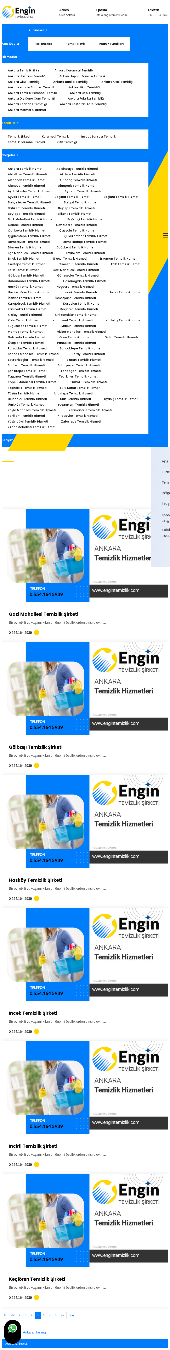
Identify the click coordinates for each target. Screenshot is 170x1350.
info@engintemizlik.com (111, 15)
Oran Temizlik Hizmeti (75, 337)
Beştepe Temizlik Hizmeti (76, 208)
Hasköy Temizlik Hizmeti (25, 287)
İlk (5, 1315)
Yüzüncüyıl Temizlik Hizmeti (28, 421)
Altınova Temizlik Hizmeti (26, 186)
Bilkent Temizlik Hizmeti (75, 214)
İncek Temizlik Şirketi (33, 1013)
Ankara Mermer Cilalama (27, 110)
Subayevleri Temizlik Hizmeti (79, 365)
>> (62, 1315)
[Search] (164, 1343)
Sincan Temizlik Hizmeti (84, 360)
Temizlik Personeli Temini (26, 142)
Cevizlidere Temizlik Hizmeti (76, 225)
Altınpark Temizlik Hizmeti (77, 186)
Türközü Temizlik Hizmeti (88, 382)
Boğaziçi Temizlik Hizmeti (85, 219)
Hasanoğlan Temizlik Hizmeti (84, 281)
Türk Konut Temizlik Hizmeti (80, 388)
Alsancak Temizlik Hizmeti (27, 180)
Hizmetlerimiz (75, 44)
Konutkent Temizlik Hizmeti (72, 320)
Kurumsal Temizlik (55, 136)
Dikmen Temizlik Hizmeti (25, 247)
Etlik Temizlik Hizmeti (126, 264)
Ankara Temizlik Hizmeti (25, 169)
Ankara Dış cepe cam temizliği (31, 98)
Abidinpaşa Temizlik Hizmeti (77, 169)
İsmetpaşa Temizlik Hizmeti (75, 298)
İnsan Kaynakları (111, 44)
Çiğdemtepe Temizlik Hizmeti (29, 236)
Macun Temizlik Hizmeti (78, 326)
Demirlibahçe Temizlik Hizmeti (85, 242)
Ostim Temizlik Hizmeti (121, 337)
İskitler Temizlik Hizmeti (25, 298)
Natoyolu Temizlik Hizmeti (27, 337)
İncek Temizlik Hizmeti (80, 292)
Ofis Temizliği (67, 142)
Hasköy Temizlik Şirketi (35, 880)
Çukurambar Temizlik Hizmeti (86, 236)
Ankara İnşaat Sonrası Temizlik (82, 76)
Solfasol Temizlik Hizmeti (26, 365)
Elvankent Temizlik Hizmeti (85, 253)
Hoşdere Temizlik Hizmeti (75, 287)
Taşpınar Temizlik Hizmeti (27, 376)
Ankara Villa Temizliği (84, 87)
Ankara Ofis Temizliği (85, 93)
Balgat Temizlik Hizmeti (81, 202)
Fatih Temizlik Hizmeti (23, 270)
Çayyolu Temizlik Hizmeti (77, 230)
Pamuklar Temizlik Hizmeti (76, 343)
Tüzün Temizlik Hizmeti (24, 393)
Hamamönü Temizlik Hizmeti (29, 281)
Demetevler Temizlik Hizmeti (29, 242)
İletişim (7, 440)
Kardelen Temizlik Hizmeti (82, 304)
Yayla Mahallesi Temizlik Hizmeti (32, 410)
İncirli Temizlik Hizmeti (126, 292)
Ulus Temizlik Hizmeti (75, 399)
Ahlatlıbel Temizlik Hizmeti (27, 174)
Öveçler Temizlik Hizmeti (26, 343)
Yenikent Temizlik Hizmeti (26, 416)
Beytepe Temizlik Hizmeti (26, 214)
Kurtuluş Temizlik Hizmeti (124, 320)
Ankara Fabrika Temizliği (86, 98)
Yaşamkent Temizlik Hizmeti (78, 405)
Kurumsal (36, 30)
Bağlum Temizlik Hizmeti (121, 197)
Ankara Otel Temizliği (117, 82)
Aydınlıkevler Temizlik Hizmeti (29, 191)
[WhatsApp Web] (162, 553)
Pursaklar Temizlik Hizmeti (27, 348)
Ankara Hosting (34, 1332)
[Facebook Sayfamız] (165, 553)
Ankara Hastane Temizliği (27, 76)
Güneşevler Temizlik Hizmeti (77, 275)
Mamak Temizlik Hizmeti (25, 332)
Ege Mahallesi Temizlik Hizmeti (30, 253)
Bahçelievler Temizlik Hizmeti (29, 202)
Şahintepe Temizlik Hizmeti (27, 371)
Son (71, 1315)
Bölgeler (8, 155)
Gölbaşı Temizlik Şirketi (36, 747)
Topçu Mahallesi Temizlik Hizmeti (32, 382)
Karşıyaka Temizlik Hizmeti (27, 309)
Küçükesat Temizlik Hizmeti (28, 326)
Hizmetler (9, 57)
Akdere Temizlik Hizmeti (77, 174)
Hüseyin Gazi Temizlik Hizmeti (29, 292)
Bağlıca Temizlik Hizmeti (72, 197)
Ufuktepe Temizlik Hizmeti (73, 393)
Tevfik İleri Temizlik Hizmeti (78, 376)
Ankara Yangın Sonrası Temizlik (31, 87)
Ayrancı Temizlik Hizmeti (83, 191)
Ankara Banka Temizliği (70, 82)
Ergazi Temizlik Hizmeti (69, 258)
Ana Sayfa (10, 44)
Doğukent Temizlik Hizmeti (75, 247)
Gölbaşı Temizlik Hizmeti (26, 275)
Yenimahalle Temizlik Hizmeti (90, 410)
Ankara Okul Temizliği (24, 82)
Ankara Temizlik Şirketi (24, 70)
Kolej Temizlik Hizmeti (23, 320)
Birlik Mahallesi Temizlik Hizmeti (31, 219)
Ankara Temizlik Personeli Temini (32, 93)
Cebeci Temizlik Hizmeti (25, 225)
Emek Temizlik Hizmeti (24, 258)
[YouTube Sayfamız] (168, 553)
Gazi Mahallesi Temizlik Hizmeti (76, 270)
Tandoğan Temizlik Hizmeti (81, 371)
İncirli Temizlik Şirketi (33, 1146)
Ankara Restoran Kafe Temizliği (83, 104)
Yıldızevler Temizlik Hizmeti (77, 416)
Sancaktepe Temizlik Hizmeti (81, 348)
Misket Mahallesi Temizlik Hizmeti (81, 332)
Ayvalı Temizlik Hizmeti (24, 197)
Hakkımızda (43, 44)
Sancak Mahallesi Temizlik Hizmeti (33, 354)
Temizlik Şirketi (18, 136)
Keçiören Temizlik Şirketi (37, 1279)
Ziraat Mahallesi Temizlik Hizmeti (32, 427)
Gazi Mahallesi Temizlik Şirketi (43, 614)
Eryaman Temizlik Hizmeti (118, 258)
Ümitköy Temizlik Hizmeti (26, 405)
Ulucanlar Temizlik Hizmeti (27, 399)
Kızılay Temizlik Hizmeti (25, 315)
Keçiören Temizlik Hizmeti (79, 309)
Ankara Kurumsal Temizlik (74, 70)
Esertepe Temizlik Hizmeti (26, 264)
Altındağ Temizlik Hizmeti (78, 180)
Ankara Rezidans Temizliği (27, 104)
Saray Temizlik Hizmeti (88, 354)
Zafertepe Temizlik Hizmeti (81, 421)
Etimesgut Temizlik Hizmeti (78, 264)
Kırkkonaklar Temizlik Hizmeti (76, 315)
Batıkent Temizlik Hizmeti (26, 208)
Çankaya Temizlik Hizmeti (27, 230)
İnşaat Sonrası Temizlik (98, 136)
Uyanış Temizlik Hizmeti (121, 399)
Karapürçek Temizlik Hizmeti (29, 304)
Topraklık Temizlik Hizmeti (27, 388)
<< (13, 1315)
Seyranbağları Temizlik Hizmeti (30, 360)
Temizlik (8, 123)
